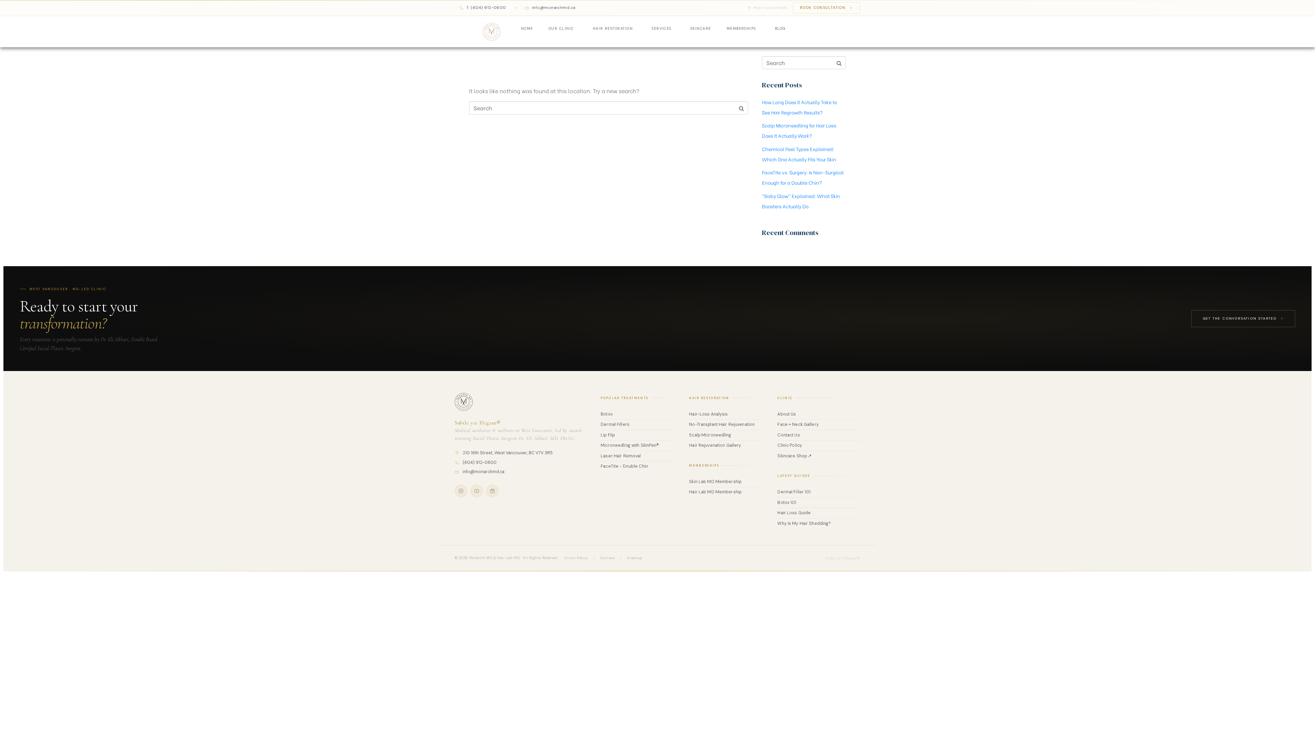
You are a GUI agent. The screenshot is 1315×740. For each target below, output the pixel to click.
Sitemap (634, 558)
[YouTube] (477, 491)
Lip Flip (608, 435)
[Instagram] (461, 491)
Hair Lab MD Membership (715, 492)
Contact (607, 558)
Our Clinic (561, 28)
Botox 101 (786, 502)
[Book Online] (492, 491)
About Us (786, 414)
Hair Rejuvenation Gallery (715, 445)
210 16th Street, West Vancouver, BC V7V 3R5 (508, 453)
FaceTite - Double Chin (624, 466)
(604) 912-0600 (480, 462)
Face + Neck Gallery (797, 424)
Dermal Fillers (615, 424)
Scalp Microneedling (710, 435)
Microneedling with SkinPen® (630, 445)
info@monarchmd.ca (483, 471)
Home (527, 28)
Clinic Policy (789, 445)
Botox (607, 414)
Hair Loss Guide (794, 513)
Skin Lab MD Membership (715, 481)
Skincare (700, 28)
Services (662, 28)
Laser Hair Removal (621, 456)
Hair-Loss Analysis (708, 414)
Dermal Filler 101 (794, 492)
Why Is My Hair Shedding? (804, 523)
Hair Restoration (613, 28)
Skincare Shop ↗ (794, 456)
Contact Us (788, 435)
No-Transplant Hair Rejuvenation (722, 424)
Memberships (741, 28)
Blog (780, 28)
